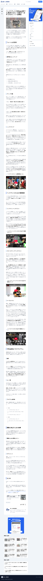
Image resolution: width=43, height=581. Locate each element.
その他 (31, 33)
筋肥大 (31, 26)
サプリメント (11, 4)
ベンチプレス (32, 28)
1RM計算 (18, 4)
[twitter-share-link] (2, 9)
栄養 (6, 4)
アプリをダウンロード (16, 531)
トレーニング (3, 4)
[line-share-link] (2, 11)
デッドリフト (32, 31)
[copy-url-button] (2, 13)
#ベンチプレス (8, 502)
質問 (14, 4)
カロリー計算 (23, 4)
